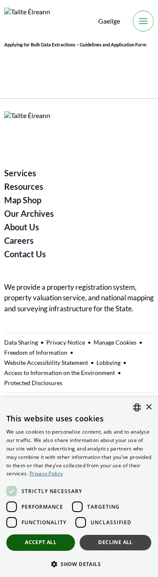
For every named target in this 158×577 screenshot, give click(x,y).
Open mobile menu (143, 21)
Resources (23, 186)
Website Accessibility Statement (46, 362)
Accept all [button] (40, 542)
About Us (21, 227)
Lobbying (108, 362)
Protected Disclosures (33, 382)
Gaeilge (109, 21)
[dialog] (79, 487)
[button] (79, 563)
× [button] (148, 407)
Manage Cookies (115, 342)
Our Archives (29, 213)
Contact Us (25, 254)
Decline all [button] (115, 542)
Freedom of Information (35, 352)
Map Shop (22, 200)
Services (20, 173)
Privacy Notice (65, 342)
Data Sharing (21, 342)
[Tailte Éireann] (27, 21)
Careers (19, 240)
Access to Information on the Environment (59, 372)
